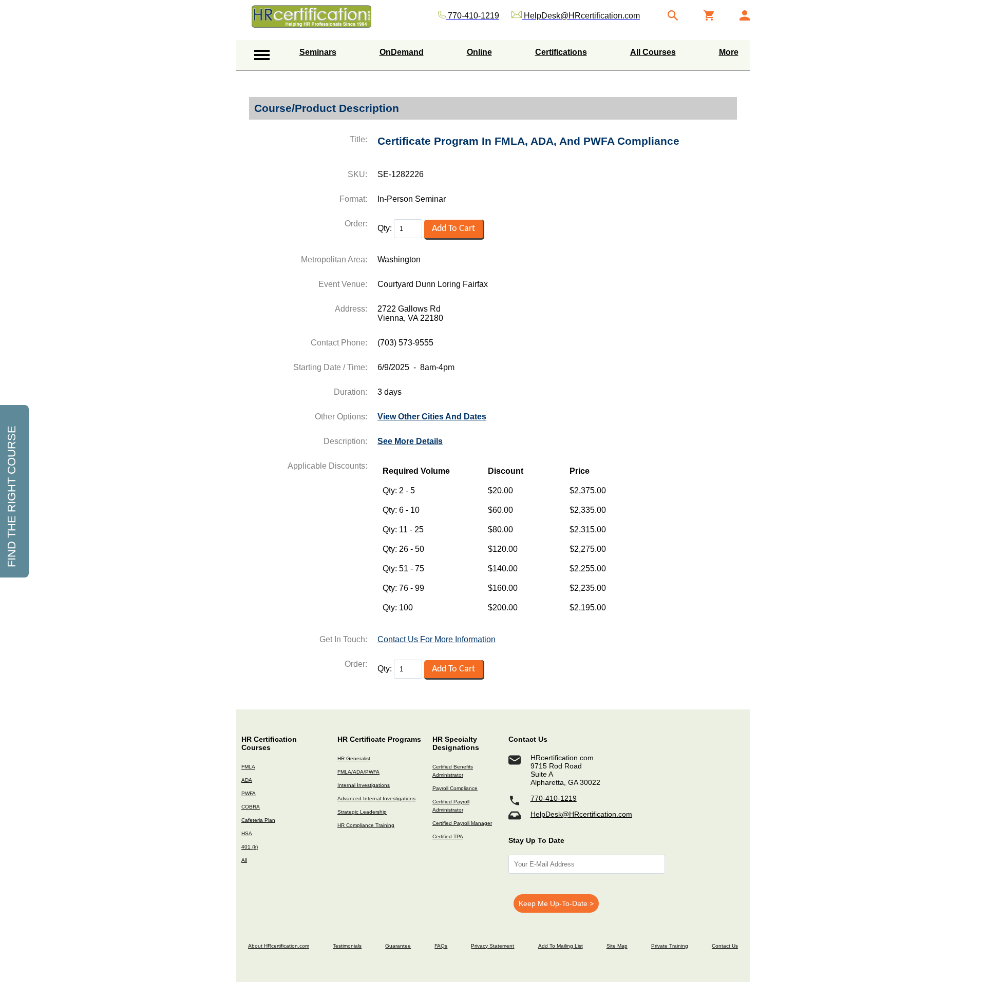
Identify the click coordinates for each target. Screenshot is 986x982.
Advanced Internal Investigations (376, 798)
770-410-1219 (553, 798)
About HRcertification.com (278, 946)
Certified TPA (447, 836)
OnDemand (402, 52)
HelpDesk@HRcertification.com (581, 814)
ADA (246, 780)
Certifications (561, 52)
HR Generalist (353, 758)
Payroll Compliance (455, 788)
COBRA (250, 807)
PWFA (248, 793)
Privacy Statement (492, 946)
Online (479, 52)
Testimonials (347, 946)
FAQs (440, 946)
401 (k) (249, 847)
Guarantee (398, 946)
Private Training (669, 946)
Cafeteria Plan (258, 820)
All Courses (653, 52)
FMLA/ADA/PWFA (358, 772)
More (728, 52)
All (244, 860)
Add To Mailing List (560, 946)
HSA (246, 833)
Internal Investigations (363, 785)
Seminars (317, 52)
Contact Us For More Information (436, 639)
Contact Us (725, 946)
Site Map (617, 946)
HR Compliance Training (365, 825)
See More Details (410, 441)
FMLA (248, 766)
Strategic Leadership (362, 812)
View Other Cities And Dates (431, 416)
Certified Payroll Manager (462, 823)
